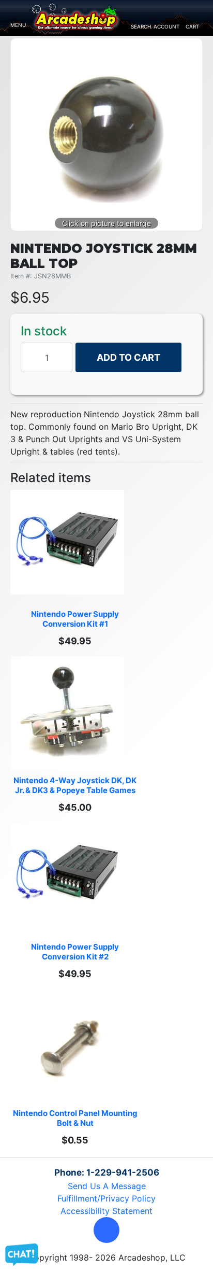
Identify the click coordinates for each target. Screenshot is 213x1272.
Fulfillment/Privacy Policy (106, 1198)
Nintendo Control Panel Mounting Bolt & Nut (76, 1118)
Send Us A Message (107, 1186)
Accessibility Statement (106, 1211)
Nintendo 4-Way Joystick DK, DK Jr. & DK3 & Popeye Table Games (75, 785)
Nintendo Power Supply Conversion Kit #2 (75, 952)
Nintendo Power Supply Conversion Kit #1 (75, 619)
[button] (106, 1230)
